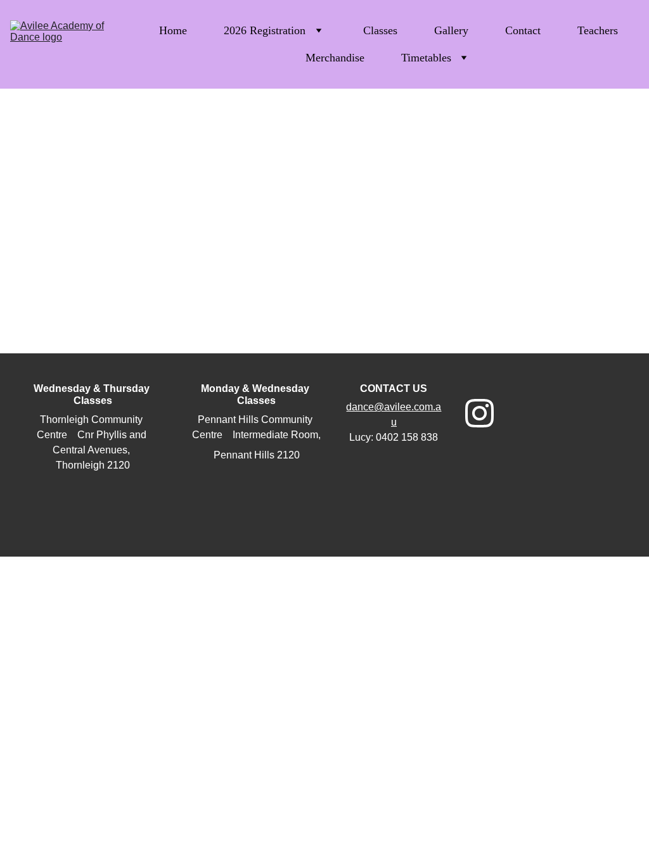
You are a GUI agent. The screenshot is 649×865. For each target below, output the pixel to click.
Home (173, 30)
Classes (380, 30)
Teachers (597, 30)
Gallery (451, 30)
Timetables (426, 57)
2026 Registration (264, 30)
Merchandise (334, 57)
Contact (523, 30)
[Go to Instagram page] (479, 413)
